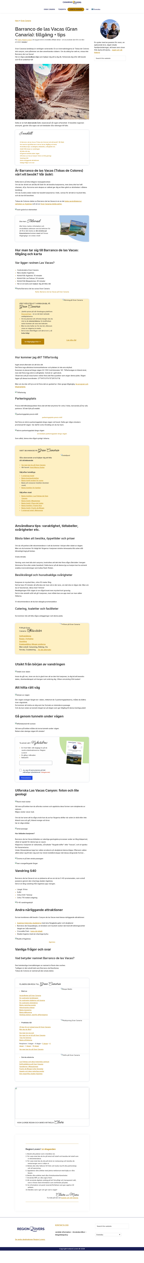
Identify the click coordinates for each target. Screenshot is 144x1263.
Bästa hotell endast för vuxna (32, 480)
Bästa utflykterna (25, 1040)
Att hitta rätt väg (25, 151)
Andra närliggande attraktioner (29, 160)
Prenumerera (26, 778)
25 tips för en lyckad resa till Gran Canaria (35, 1027)
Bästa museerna (25, 1010)
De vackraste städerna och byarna (32, 1000)
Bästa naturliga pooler (27, 1005)
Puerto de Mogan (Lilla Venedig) (31, 1069)
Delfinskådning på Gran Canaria (31, 1064)
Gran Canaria (26, 21)
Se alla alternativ (44, 650)
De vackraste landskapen (28, 998)
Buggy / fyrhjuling (26, 639)
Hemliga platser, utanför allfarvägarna (33, 1015)
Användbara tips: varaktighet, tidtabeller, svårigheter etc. (38, 146)
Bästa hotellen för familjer (31, 488)
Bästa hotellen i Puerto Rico (31, 505)
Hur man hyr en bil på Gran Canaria (32, 1035)
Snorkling (23, 641)
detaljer (24, 42)
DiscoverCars (26, 314)
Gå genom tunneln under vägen (29, 153)
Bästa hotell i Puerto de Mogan (32, 508)
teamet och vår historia (69, 1198)
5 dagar (45, 1043)
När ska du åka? (25, 1029)
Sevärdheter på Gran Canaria (30, 995)
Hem (17, 21)
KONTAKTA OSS (62, 1225)
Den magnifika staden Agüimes (30, 1074)
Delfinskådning (25, 636)
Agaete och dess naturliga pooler (31, 1071)
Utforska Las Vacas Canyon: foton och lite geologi (35, 156)
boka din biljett (36, 931)
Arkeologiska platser (27, 1007)
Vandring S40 (24, 158)
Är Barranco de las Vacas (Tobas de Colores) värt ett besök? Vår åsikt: (42, 142)
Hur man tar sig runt (26, 1033)
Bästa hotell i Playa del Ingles (32, 503)
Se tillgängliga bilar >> (33, 342)
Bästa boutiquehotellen (30, 478)
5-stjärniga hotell (27, 476)
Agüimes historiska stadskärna (29, 923)
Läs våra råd (71, 340)
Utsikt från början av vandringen (30, 149)
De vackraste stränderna (28, 1003)
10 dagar (36, 1046)
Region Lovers (27, 40)
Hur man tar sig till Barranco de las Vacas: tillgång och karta (38, 144)
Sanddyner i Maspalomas (28, 1066)
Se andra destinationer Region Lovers (30, 1239)
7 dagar (28, 1046)
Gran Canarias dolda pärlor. (51, 204)
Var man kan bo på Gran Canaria (33, 465)
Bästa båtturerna (25, 1012)
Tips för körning (25, 1038)
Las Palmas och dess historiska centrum (34, 1062)
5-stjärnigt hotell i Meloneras (32, 510)
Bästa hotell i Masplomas (30, 501)
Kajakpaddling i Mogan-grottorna (32, 644)
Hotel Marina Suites (37, 467)
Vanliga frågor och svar (27, 162)
